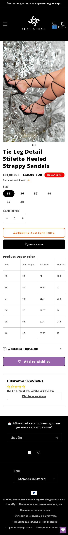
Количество (11, 211)
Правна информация (20, 527)
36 (22, 193)
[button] (5, 24)
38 (51, 194)
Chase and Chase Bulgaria (28, 499)
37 (36, 193)
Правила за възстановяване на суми (40, 504)
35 (9, 193)
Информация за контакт (50, 527)
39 (9, 202)
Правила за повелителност (36, 510)
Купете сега (34, 244)
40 (24, 202)
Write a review (34, 396)
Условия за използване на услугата (36, 515)
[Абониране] (56, 437)
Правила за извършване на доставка (35, 521)
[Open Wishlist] (63, 530)
